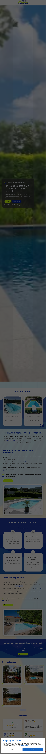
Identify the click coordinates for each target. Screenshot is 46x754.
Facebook (26, 745)
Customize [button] (12, 749)
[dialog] (23, 745)
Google (21, 745)
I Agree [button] (32, 749)
